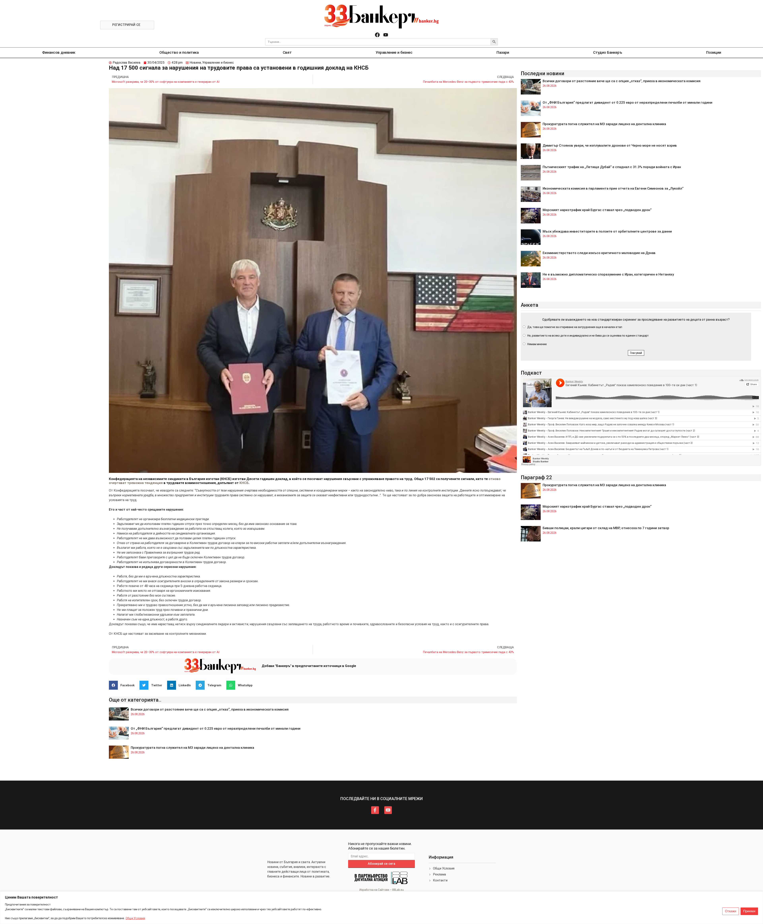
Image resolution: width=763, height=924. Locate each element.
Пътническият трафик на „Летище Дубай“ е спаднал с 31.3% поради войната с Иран (612, 167)
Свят (287, 52)
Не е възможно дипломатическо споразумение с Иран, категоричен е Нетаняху (608, 274)
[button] (123, 685)
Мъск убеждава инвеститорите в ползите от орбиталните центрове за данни (607, 231)
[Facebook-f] (375, 810)
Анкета (529, 305)
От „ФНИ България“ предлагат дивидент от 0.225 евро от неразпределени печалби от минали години (215, 728)
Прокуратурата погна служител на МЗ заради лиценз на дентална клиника (192, 748)
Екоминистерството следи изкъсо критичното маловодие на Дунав (599, 253)
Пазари (503, 52)
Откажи (730, 911)
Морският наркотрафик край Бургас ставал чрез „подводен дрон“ (597, 210)
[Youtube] (385, 34)
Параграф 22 (536, 477)
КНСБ (244, 483)
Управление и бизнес (394, 52)
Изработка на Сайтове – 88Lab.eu (381, 889)
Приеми (749, 911)
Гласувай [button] (636, 352)
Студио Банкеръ (607, 52)
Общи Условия (135, 918)
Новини (195, 62)
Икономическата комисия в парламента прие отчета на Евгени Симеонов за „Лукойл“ (613, 188)
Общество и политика (179, 52)
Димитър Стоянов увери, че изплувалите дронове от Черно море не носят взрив (610, 145)
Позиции (713, 52)
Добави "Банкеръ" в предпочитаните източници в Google (309, 666)
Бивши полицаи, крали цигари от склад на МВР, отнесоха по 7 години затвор (606, 528)
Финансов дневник (58, 52)
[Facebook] (377, 34)
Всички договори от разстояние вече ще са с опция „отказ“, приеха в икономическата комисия (210, 709)
